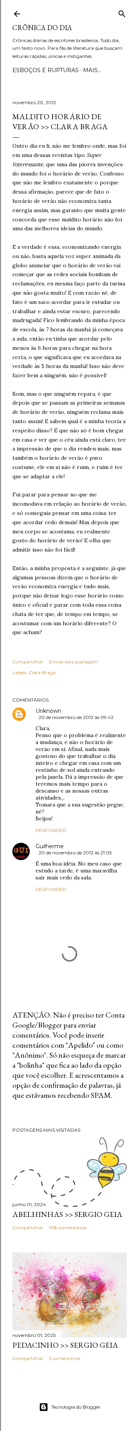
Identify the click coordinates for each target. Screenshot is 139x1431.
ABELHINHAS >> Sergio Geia (67, 1214)
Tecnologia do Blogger (75, 1407)
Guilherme (50, 846)
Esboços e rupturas (45, 70)
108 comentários (67, 1227)
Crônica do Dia (42, 27)
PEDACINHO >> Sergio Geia (65, 1345)
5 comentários (64, 1358)
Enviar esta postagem (73, 662)
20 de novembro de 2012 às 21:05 (75, 853)
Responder (51, 830)
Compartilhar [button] (27, 662)
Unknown (48, 710)
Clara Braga (42, 672)
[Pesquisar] (122, 12)
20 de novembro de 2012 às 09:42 (76, 717)
